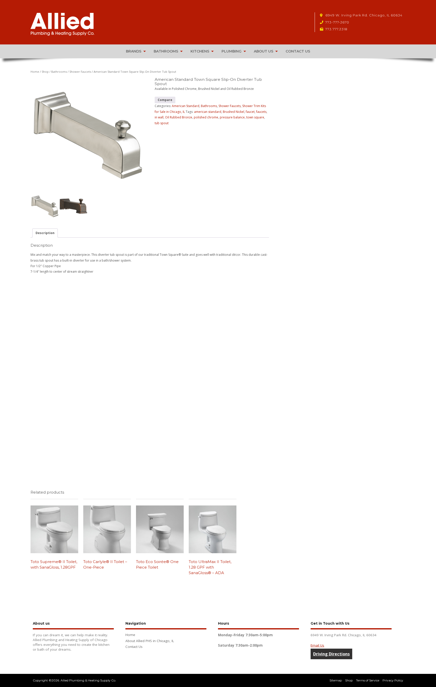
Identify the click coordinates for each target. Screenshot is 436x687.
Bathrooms (59, 71)
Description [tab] (45, 233)
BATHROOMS (166, 51)
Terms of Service (367, 680)
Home (35, 71)
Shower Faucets (80, 71)
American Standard (185, 106)
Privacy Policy (393, 680)
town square (255, 117)
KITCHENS (199, 51)
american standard (207, 112)
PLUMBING (231, 51)
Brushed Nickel (233, 112)
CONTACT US (298, 51)
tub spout (162, 123)
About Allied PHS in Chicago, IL (149, 641)
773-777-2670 (337, 22)
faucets (261, 112)
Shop (45, 71)
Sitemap (336, 680)
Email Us (317, 645)
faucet (250, 112)
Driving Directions (331, 654)
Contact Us (134, 646)
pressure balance (232, 117)
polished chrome (206, 117)
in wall (159, 117)
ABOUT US (263, 51)
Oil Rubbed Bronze (178, 117)
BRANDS (133, 51)
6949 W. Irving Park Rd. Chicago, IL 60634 (363, 15)
